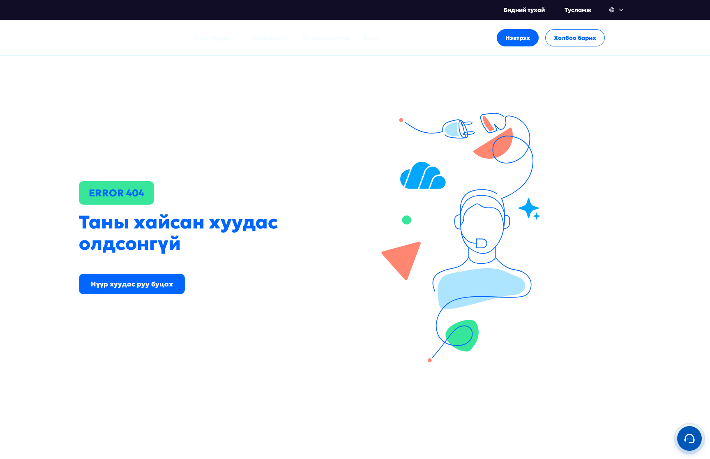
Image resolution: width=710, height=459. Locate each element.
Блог (371, 38)
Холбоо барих (575, 38)
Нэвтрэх (517, 38)
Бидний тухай (524, 10)
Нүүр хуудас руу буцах (132, 284)
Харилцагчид (326, 38)
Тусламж (578, 10)
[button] (617, 10)
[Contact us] (689, 438)
